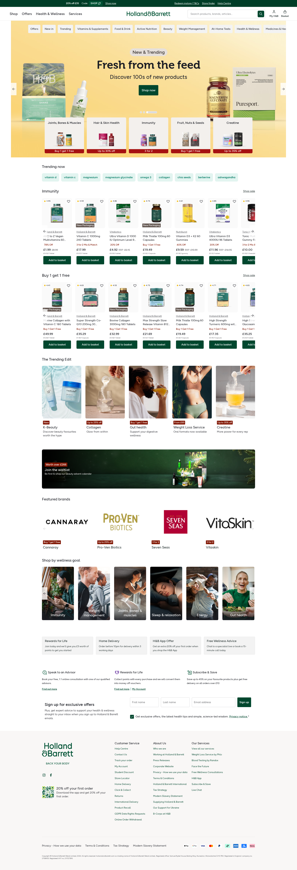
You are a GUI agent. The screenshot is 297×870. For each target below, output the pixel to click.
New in (49, 28)
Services (75, 14)
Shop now (110, 3)
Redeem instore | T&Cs (186, 3)
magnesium (90, 177)
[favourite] (68, 201)
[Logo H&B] (148, 15)
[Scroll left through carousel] (44, 231)
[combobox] (223, 14)
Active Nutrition (147, 28)
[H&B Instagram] (44, 775)
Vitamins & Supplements (92, 28)
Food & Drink (122, 28)
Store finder (208, 3)
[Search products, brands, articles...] (261, 14)
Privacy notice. (238, 716)
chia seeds (184, 177)
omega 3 (145, 177)
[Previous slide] (13, 89)
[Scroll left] (44, 593)
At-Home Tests (221, 28)
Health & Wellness (50, 14)
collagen (164, 177)
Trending (65, 28)
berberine (204, 177)
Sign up (244, 702)
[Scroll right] (252, 593)
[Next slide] (283, 89)
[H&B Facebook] (51, 775)
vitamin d (50, 177)
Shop (14, 14)
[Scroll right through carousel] (252, 231)
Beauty (167, 28)
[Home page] (148, 13)
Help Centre (224, 3)
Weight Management (192, 28)
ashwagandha (226, 177)
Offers (27, 14)
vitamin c (70, 177)
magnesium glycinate (119, 177)
